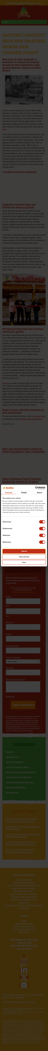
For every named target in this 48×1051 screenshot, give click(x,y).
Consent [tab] (8, 493)
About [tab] (39, 493)
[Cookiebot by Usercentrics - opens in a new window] (35, 487)
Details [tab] (24, 493)
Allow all (24, 551)
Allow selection (24, 557)
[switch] (42, 528)
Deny (24, 562)
